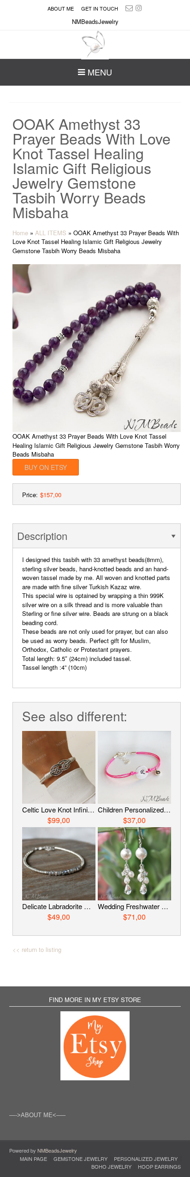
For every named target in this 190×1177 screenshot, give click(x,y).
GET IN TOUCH (99, 8)
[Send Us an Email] (129, 7)
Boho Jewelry (111, 1167)
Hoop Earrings (159, 1167)
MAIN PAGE (33, 1159)
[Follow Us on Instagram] (139, 7)
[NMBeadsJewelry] (95, 44)
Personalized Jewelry (146, 1159)
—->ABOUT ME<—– (37, 1115)
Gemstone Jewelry (80, 1159)
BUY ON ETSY (45, 467)
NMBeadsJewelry (57, 1150)
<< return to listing (36, 949)
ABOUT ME (61, 8)
